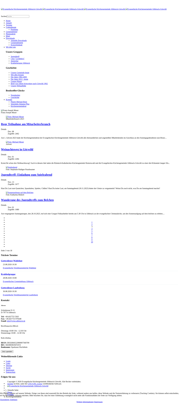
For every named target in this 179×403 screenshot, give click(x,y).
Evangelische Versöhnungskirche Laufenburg (20, 295)
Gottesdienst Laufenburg (12, 287)
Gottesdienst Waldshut (11, 261)
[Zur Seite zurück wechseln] (92, 220)
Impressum (98, 402)
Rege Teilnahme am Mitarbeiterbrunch (25, 124)
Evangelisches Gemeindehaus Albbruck (18, 281)
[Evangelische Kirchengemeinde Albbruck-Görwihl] (84, 9)
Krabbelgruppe (8, 274)
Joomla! (10, 384)
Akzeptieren (4, 400)
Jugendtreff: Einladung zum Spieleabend (26, 174)
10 (92, 242)
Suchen (4, 16)
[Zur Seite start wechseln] (92, 218)
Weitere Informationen (85, 402)
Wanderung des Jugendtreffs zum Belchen (27, 200)
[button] (11, 27)
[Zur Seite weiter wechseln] (92, 244)
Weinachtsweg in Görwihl (17, 149)
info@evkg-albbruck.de (16, 321)
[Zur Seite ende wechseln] (92, 246)
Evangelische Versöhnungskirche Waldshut (19, 268)
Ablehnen (13, 400)
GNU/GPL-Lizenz (35, 384)
